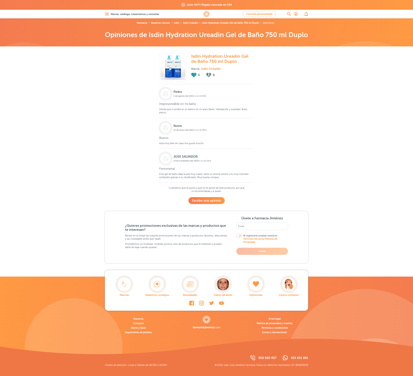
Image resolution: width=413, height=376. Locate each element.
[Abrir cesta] (306, 14)
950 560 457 (267, 358)
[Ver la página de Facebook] (191, 303)
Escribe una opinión (206, 200)
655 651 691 (299, 358)
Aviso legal (275, 318)
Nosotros (138, 318)
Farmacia (142, 22)
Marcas (124, 295)
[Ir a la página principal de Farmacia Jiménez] (206, 14)
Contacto (138, 323)
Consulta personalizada (259, 14)
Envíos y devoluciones (274, 332)
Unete (262, 251)
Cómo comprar (289, 295)
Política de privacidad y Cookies (274, 323)
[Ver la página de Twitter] (211, 303)
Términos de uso (252, 238)
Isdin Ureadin (190, 22)
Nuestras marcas (160, 22)
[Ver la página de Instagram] (201, 303)
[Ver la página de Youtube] (221, 303)
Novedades (190, 295)
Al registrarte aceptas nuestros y (260, 238)
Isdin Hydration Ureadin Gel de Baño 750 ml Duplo (230, 22)
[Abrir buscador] (289, 14)
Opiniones (255, 295)
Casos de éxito (223, 295)
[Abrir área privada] (296, 14)
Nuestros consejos (157, 295)
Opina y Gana (138, 327)
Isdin (176, 22)
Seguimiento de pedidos (138, 332)
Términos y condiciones (274, 327)
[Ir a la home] (206, 322)
